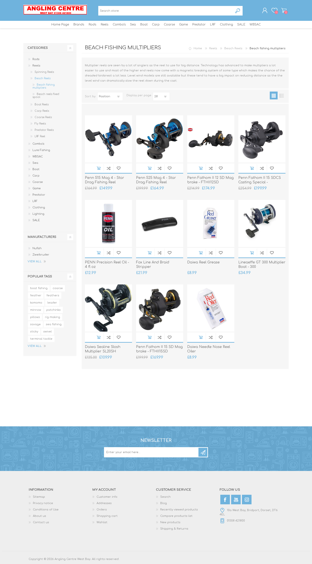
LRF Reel (40, 136)
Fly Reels (40, 123)
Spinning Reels (44, 72)
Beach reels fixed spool (45, 96)
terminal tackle (41, 338)
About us (39, 516)
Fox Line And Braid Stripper (152, 264)
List (281, 95)
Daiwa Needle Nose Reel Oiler (208, 349)
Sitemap (39, 496)
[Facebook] (225, 499)
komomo (36, 302)
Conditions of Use (46, 509)
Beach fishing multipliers (43, 86)
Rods (35, 59)
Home (198, 48)
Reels (36, 65)
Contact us (41, 522)
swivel (47, 331)
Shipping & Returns (174, 528)
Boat (35, 169)
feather (35, 295)
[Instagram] (247, 499)
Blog (163, 503)
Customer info (107, 496)
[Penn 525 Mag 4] (159, 139)
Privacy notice (43, 503)
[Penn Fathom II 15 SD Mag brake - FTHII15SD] (159, 308)
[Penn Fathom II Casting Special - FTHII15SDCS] (261, 139)
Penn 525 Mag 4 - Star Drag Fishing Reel (156, 180)
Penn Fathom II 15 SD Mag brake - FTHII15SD (159, 349)
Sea (35, 162)
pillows (35, 317)
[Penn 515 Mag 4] (108, 139)
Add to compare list (109, 168)
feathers (52, 295)
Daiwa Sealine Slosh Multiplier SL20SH (102, 349)
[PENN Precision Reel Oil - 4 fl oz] (108, 223)
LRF (35, 201)
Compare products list (176, 516)
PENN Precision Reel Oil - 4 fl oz (107, 264)
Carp (35, 175)
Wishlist (102, 522)
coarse (58, 288)
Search (238, 11)
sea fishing (54, 324)
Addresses (104, 503)
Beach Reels (43, 78)
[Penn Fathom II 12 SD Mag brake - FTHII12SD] (210, 139)
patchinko (53, 309)
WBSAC (37, 156)
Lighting (38, 213)
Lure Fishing (41, 150)
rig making (52, 317)
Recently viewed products (179, 509)
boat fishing (39, 288)
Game (36, 188)
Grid (274, 95)
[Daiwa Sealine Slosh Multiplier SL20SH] (108, 308)
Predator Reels (44, 130)
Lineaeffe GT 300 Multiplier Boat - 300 (261, 264)
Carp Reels (42, 110)
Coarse (37, 182)
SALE (36, 220)
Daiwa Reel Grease (203, 262)
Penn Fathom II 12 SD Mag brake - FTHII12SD (210, 180)
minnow (35, 309)
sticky (34, 331)
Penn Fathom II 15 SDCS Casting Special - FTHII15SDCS (259, 182)
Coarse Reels (43, 117)
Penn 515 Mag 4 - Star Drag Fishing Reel (104, 180)
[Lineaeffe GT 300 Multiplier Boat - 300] (261, 223)
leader (52, 302)
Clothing (38, 207)
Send (202, 452)
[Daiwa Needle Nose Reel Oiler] (210, 308)
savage (35, 324)
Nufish (37, 248)
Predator (38, 194)
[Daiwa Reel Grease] (210, 223)
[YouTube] (236, 499)
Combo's (38, 143)
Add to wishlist (119, 168)
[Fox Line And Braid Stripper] (159, 223)
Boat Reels (42, 104)
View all (35, 261)
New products (170, 522)
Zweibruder (40, 254)
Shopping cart (284, 10)
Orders (102, 509)
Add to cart (99, 168)
